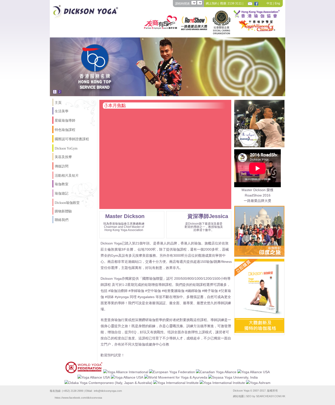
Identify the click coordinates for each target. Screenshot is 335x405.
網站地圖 (238, 396)
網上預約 (212, 3)
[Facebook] (256, 3)
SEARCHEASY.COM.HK (270, 396)
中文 (269, 3)
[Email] (250, 3)
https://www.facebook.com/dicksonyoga (78, 397)
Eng (277, 3)
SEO (249, 396)
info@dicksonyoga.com (108, 390)
